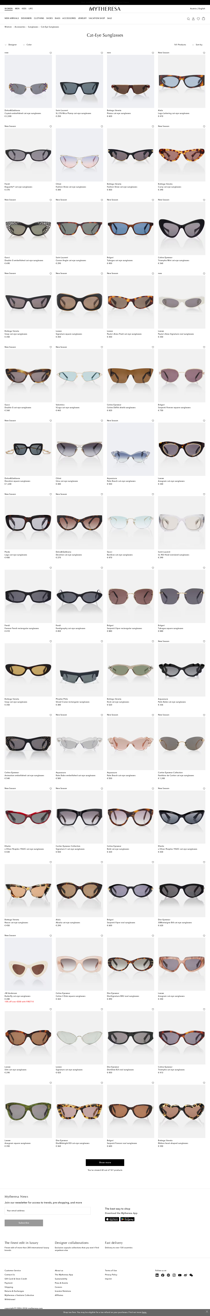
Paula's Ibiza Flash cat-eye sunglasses (124, 334)
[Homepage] (105, 9)
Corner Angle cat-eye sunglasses (71, 261)
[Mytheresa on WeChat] (191, 1275)
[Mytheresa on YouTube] (180, 1275)
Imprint (108, 1279)
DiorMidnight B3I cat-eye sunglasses (72, 1143)
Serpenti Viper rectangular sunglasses (124, 628)
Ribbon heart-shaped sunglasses (173, 1143)
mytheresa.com (35, 1308)
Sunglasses (33, 27)
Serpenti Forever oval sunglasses (122, 1143)
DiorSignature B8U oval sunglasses (123, 996)
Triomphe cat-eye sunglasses (171, 1070)
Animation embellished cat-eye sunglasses (24, 776)
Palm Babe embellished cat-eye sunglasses (75, 776)
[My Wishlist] (198, 18)
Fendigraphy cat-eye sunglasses (70, 628)
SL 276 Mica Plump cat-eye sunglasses (73, 113)
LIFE (31, 9)
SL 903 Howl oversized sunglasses (173, 555)
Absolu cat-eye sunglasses (68, 923)
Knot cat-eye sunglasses (118, 702)
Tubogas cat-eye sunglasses (120, 261)
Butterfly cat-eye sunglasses (17, 996)
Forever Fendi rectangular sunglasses (22, 628)
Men (17, 9)
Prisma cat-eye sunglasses (119, 113)
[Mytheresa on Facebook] (163, 1275)
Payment (9, 1283)
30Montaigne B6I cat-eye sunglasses (175, 923)
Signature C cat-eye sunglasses (70, 849)
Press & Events (61, 1283)
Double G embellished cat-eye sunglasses (24, 261)
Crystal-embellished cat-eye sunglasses (23, 113)
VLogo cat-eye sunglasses (67, 408)
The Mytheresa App (64, 1275)
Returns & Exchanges (14, 1291)
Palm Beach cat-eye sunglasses (121, 481)
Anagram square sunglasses (18, 1143)
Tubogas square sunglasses (170, 628)
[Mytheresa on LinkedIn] (157, 1275)
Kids (24, 9)
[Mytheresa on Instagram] (174, 1275)
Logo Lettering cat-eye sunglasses (173, 113)
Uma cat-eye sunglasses (67, 481)
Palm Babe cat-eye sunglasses (172, 702)
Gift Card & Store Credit (16, 1279)
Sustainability (61, 1279)
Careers (58, 1287)
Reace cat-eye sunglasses (16, 923)
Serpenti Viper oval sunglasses (121, 923)
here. (144, 1312)
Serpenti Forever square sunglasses (174, 408)
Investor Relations (63, 1291)
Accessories (20, 27)
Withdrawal (10, 1299)
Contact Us (10, 1275)
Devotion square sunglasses (17, 481)
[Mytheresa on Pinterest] (168, 1275)
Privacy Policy (111, 1275)
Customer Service (13, 1271)
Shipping (9, 1287)
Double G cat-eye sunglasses (18, 408)
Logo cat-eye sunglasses (16, 555)
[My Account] (193, 18)
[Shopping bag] (203, 18)
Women (9, 9)
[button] (188, 18)
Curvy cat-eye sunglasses (169, 187)
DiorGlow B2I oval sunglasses (120, 1070)
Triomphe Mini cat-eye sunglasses (173, 261)
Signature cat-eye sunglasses (69, 1070)
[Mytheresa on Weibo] (185, 1275)
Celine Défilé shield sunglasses (121, 408)
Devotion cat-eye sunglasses (69, 555)
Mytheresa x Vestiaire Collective (19, 1295)
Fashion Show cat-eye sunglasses (71, 187)
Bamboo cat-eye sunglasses (120, 555)
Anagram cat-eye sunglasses (171, 481)
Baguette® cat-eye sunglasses (18, 187)
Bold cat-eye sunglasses (118, 849)
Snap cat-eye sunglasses (16, 334)
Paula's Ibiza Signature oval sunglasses (176, 334)
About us (59, 1271)
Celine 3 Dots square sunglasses (70, 996)
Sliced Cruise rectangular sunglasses (72, 702)
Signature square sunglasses (69, 334)
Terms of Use (111, 1271)
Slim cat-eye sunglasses (15, 1070)
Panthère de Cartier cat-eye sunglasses (176, 776)
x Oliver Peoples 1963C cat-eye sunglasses (24, 849)
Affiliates (59, 1295)
